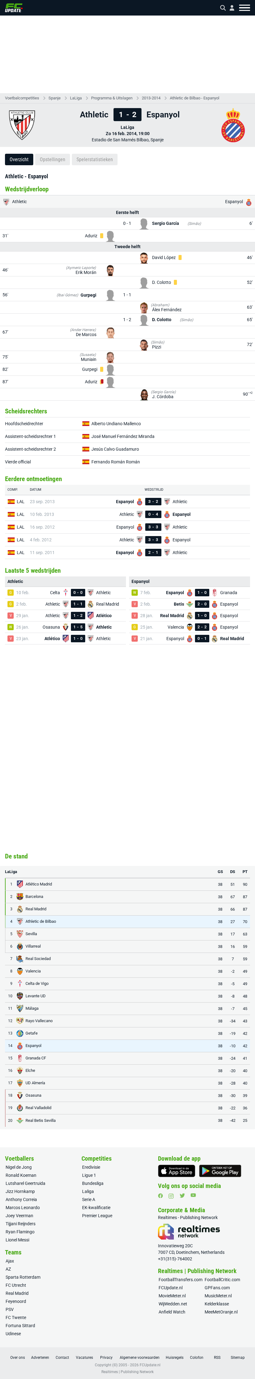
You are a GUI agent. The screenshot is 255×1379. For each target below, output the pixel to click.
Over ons (17, 1357)
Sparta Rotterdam (23, 1277)
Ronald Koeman (21, 1175)
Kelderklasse (217, 1303)
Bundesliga (93, 1183)
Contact (62, 1357)
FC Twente (16, 1317)
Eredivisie (91, 1167)
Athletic (19, 201)
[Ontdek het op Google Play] (220, 1171)
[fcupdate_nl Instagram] (171, 1196)
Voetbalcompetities (22, 98)
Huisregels (174, 1357)
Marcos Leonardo (23, 1207)
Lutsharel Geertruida (25, 1183)
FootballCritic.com (222, 1279)
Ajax (10, 1260)
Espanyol (234, 201)
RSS (217, 1357)
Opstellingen (52, 159)
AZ (8, 1269)
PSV (10, 1309)
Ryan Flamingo (20, 1231)
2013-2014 (151, 98)
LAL (21, 501)
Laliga (88, 1191)
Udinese (13, 1333)
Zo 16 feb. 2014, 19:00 (128, 133)
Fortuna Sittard (20, 1325)
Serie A (88, 1199)
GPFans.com (217, 1287)
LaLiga (76, 98)
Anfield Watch (172, 1311)
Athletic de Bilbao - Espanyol (194, 98)
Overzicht (19, 159)
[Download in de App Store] (176, 1171)
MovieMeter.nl (172, 1295)
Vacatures (84, 1357)
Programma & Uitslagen (111, 98)
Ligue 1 (89, 1175)
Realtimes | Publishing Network (127, 1372)
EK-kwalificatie (96, 1207)
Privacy (106, 1357)
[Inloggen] (229, 8)
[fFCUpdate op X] (182, 1195)
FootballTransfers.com (180, 1279)
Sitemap (238, 1357)
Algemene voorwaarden (140, 1357)
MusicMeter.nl (218, 1295)
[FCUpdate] (14, 7)
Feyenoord (16, 1301)
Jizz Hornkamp (20, 1191)
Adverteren (40, 1357)
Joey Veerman (19, 1215)
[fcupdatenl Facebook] (160, 1196)
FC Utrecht (16, 1285)
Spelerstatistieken (94, 159)
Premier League (97, 1215)
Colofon (196, 1357)
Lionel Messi (17, 1239)
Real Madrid (17, 1293)
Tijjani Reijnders (20, 1223)
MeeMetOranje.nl (221, 1311)
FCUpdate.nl (171, 1287)
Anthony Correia (21, 1199)
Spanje (55, 98)
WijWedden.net (173, 1303)
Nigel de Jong (19, 1167)
